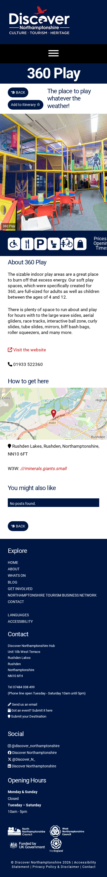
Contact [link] (89, 867)
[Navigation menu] (53, 53)
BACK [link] (18, 92)
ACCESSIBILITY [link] (20, 621)
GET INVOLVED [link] (20, 589)
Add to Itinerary (24, 105)
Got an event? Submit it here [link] (31, 710)
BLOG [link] (12, 582)
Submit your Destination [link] (28, 716)
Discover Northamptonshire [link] (34, 753)
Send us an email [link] (24, 704)
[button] (53, 414)
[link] (27, 830)
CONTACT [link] (16, 602)
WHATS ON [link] (17, 575)
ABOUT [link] (13, 569)
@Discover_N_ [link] (23, 759)
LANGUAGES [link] (18, 615)
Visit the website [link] (29, 349)
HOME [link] (13, 562)
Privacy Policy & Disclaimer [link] (55, 867)
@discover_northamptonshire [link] (35, 746)
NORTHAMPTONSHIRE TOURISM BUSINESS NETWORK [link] (52, 595)
